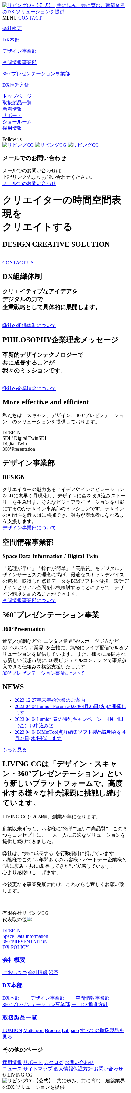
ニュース (12, 1068)
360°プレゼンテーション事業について (43, 673)
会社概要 (14, 959)
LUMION (12, 1030)
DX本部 (12, 985)
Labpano (70, 1030)
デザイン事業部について (29, 527)
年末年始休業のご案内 (50, 700)
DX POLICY (15, 947)
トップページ (17, 96)
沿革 (53, 972)
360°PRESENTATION (25, 941)
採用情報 (12, 128)
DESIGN (11, 930)
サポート (12, 115)
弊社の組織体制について (29, 325)
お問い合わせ (79, 1062)
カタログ (53, 1062)
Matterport (33, 1030)
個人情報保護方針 (73, 1068)
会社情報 (38, 972)
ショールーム (17, 121)
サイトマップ (37, 1068)
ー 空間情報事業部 (88, 998)
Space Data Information (25, 936)
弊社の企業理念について (29, 388)
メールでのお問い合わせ (29, 183)
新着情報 (12, 109)
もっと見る (14, 749)
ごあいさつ (14, 972)
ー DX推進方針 (89, 1004)
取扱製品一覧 (17, 102)
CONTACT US (18, 262)
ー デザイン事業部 (43, 998)
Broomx (53, 1030)
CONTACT (30, 17)
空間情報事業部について (29, 600)
